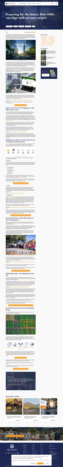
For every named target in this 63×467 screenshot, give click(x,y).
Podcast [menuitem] (42, 451)
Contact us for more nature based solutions (15, 435)
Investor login (55, 0)
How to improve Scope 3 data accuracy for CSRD (48, 410)
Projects (29, 3)
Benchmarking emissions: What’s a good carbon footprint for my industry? (51, 52)
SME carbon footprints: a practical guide (17, 193)
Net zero (15, 26)
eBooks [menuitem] (42, 452)
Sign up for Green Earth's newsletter (15, 384)
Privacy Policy (23, 458)
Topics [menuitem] (42, 454)
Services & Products (23, 3)
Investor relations (44, 0)
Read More (18, 420)
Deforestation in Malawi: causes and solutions (30, 410)
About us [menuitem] (33, 446)
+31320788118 (52, 446)
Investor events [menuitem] (34, 452)
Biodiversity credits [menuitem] (25, 452)
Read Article (29, 6)
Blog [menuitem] (41, 446)
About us (34, 3)
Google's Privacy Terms (29, 458)
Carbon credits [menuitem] (25, 449)
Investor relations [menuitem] (34, 450)
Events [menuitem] (42, 449)
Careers (50, 0)
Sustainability (21, 26)
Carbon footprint (28, 26)
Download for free (46, 74)
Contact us (53, 3)
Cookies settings (33, 463)
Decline (47, 463)
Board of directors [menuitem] (33, 448)
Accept (40, 463)
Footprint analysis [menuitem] (24, 448)
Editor (7, 32)
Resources (39, 3)
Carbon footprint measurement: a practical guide (51, 63)
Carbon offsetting (9, 26)
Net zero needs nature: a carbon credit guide (12, 410)
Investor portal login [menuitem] (34, 454)
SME (33, 26)
